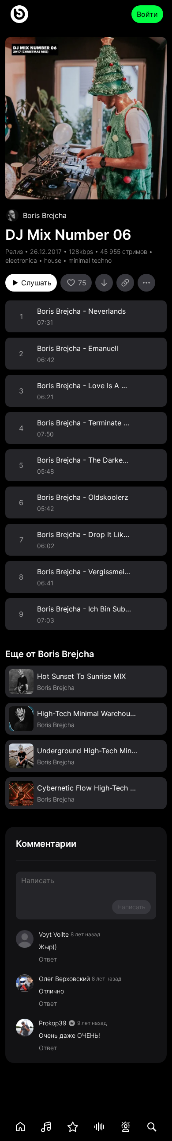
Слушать (36, 282)
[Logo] (19, 14)
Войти (147, 14)
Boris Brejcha (45, 215)
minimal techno (90, 260)
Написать (131, 907)
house (52, 260)
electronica (21, 260)
